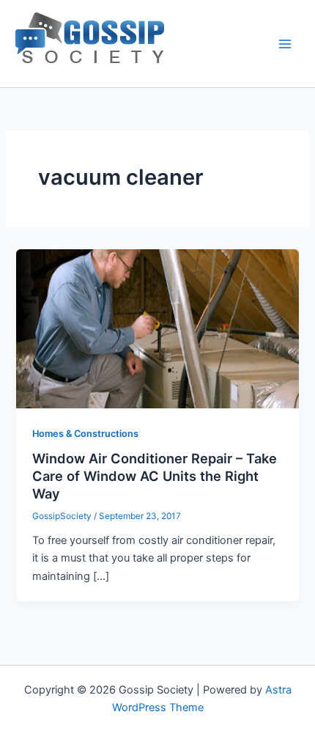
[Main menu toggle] (285, 44)
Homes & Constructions (85, 433)
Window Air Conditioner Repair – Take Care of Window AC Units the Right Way (154, 475)
